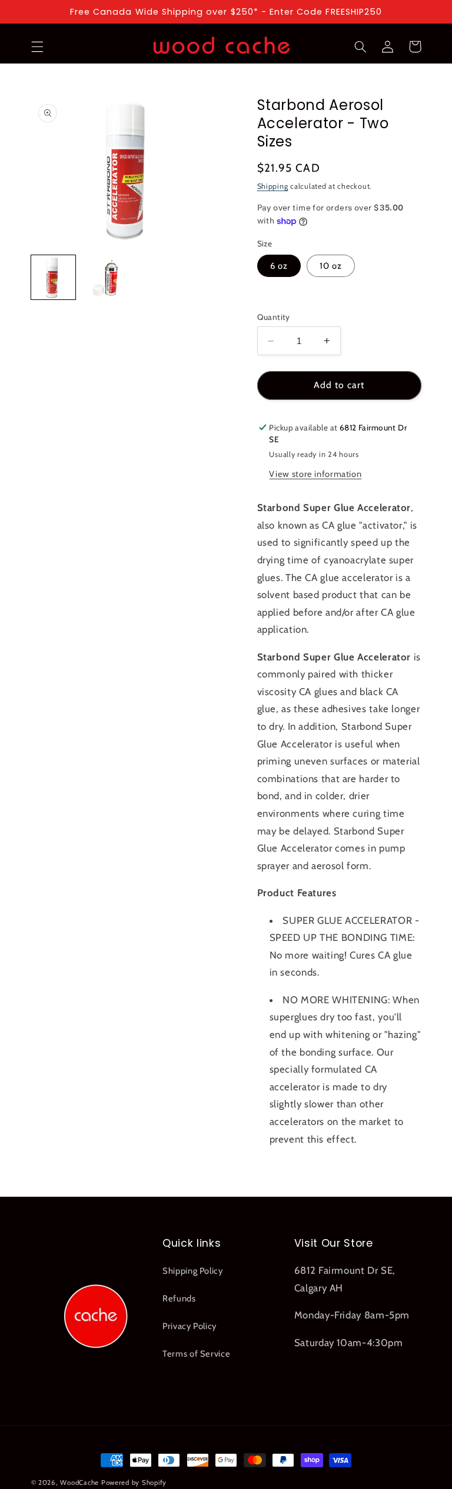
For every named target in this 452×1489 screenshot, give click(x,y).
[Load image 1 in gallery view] (53, 277)
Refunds (178, 1298)
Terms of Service (196, 1353)
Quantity (273, 317)
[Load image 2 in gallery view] (103, 277)
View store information (315, 474)
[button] (37, 46)
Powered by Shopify (134, 1482)
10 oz (331, 266)
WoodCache (79, 1482)
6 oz (279, 266)
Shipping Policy (192, 1271)
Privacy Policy (189, 1326)
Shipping (272, 186)
